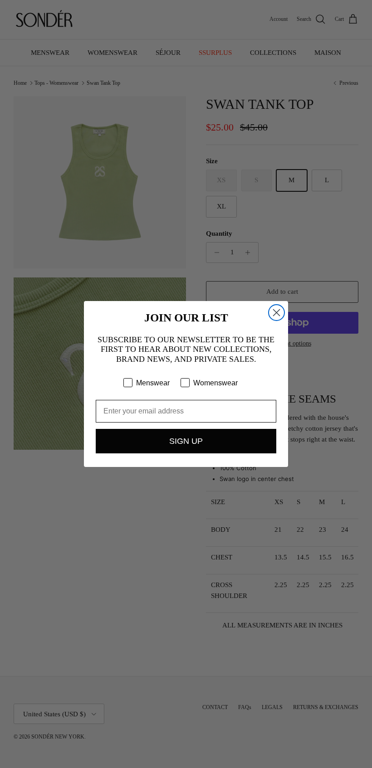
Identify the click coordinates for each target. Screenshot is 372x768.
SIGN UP (186, 441)
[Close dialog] (276, 313)
